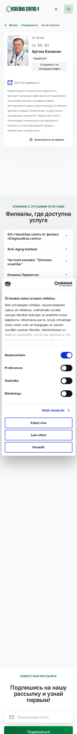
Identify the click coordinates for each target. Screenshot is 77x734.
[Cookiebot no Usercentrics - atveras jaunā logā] (54, 284)
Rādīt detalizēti (53, 410)
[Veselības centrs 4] (22, 9)
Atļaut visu (38, 423)
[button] (56, 9)
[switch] (66, 368)
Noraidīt (38, 447)
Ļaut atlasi (38, 435)
